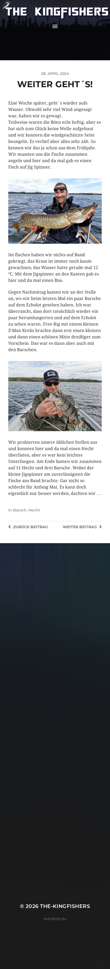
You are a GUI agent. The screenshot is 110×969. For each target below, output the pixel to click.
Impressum (55, 919)
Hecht (34, 510)
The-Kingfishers (65, 906)
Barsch (19, 510)
